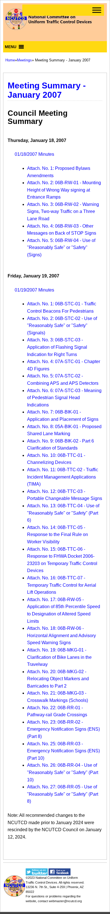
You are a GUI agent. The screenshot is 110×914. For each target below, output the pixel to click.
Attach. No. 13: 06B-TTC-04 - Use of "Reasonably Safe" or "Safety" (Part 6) (63, 512)
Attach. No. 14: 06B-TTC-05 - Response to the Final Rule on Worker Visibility (57, 534)
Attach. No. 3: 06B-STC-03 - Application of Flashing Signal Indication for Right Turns (57, 347)
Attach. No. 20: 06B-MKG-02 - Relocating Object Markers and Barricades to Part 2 (58, 678)
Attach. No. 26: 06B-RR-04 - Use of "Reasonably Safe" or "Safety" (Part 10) (62, 772)
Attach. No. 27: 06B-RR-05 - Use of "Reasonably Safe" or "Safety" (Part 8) (62, 794)
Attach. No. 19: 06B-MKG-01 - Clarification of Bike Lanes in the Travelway (59, 657)
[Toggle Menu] (96, 10)
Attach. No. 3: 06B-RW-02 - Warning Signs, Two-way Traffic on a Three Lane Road (63, 211)
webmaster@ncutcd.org (65, 901)
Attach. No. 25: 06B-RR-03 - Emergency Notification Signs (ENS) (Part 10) (63, 750)
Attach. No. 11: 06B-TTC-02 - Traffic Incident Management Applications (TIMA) (62, 476)
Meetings (24, 60)
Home (10, 60)
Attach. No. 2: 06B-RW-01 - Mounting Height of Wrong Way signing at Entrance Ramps (64, 189)
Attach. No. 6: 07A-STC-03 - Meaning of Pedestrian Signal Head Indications (64, 397)
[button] (10, 46)
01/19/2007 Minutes (34, 290)
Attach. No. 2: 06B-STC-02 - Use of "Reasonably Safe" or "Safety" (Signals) (62, 325)
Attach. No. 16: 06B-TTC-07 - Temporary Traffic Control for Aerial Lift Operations (61, 585)
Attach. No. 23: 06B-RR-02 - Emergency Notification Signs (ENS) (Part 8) (63, 729)
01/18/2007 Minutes (34, 154)
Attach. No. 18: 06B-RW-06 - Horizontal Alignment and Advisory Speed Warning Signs (61, 635)
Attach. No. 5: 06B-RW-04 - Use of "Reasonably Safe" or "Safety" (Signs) (61, 247)
